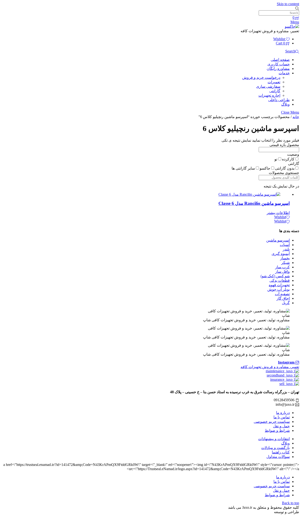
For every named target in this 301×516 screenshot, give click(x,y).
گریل (286, 303)
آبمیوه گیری (281, 254)
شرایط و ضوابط (277, 431)
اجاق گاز (283, 298)
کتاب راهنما (281, 452)
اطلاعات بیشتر (278, 213)
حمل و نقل (281, 426)
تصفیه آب (282, 294)
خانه (296, 117)
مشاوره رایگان (278, 69)
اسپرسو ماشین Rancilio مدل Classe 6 (254, 203)
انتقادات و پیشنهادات (274, 439)
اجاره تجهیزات (269, 95)
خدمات (284, 73)
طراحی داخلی (279, 100)
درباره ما (283, 413)
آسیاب (285, 245)
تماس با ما (281, 417)
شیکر (285, 263)
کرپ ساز (282, 267)
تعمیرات (274, 82)
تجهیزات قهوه (279, 285)
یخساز (285, 258)
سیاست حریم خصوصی (272, 422)
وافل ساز (282, 272)
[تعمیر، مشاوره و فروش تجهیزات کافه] (292, 26)
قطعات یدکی (279, 280)
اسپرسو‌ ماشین (278, 240)
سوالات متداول (278, 457)
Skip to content (288, 4)
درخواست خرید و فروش (261, 77)
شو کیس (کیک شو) (275, 276)
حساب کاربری (278, 64)
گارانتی (274, 91)
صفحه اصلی (280, 60)
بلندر (286, 249)
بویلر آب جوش (278, 289)
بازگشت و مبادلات (275, 448)
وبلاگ (285, 104)
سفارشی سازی (268, 86)
